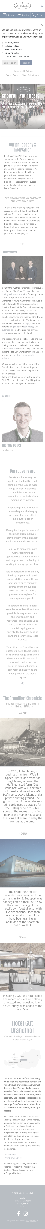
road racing (28, 326)
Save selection (10, 62)
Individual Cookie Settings (22, 71)
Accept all (26, 62)
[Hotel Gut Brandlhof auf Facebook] (20, 1213)
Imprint (36, 75)
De (42, 5)
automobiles (8, 329)
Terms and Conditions (22, 1200)
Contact (22, 1206)
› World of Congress (12, 1157)
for (25, 323)
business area (11, 348)
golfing (16, 326)
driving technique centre (13, 294)
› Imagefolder (10, 1154)
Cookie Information (13, 75)
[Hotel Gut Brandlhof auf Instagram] (26, 1214)
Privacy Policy (27, 75)
